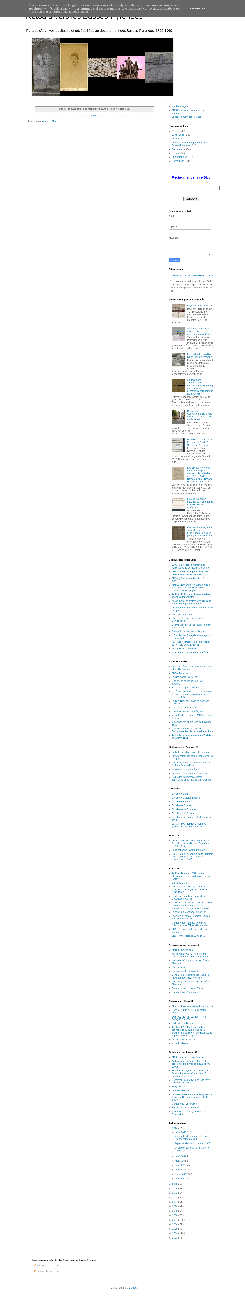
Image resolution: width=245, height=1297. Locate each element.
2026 (175, 1128)
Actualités (177, 138)
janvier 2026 (182, 1178)
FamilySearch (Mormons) (185, 677)
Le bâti (175, 153)
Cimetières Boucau (182, 805)
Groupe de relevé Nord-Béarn (187, 988)
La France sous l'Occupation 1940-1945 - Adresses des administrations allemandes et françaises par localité (192, 905)
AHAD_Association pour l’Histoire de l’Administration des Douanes (191, 573)
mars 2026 (181, 1169)
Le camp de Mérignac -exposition (189, 912)
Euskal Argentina (180, 1090)
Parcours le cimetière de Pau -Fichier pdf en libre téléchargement (191, 643)
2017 (175, 1220)
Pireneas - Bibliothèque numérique (190, 773)
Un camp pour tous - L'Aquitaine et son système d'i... (192, 1149)
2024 (175, 1188)
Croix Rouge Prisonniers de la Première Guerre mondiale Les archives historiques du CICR (192, 857)
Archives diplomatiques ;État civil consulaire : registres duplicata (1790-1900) (191, 1064)
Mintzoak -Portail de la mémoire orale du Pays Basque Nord (191, 764)
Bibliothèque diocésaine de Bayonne (191, 752)
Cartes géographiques (183, 614)
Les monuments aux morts (185, 707)
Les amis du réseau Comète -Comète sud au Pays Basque (191, 917)
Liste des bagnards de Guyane (188, 711)
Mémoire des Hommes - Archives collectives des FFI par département (190, 924)
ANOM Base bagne (182, 673)
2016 (175, 1224)
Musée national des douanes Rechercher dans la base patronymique (192, 730)
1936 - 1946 (178, 135)
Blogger (133, 1287)
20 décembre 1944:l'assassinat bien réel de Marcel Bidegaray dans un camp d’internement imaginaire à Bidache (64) (200, 387)
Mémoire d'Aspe (180, 1043)
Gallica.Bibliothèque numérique (188, 631)
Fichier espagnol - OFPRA (185, 687)
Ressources (178, 161)
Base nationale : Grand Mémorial (189, 850)
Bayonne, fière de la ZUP (200, 305)
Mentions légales (180, 106)
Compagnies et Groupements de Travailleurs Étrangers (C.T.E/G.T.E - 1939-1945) (190, 889)
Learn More (197, 8)
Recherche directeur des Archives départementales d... (191, 1137)
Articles (40, 1265)
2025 (175, 1184)
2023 (175, 1193)
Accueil (94, 115)
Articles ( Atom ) (50, 121)
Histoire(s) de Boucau (183, 1023)
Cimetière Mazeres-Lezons (186, 797)
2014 (175, 1233)
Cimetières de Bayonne (184, 809)
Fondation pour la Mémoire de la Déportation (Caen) (189, 897)
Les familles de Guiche (183, 1039)
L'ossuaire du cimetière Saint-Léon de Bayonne (199, 355)
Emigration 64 (179, 1086)
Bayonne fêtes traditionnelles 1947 (192, 1143)
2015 (175, 1228)
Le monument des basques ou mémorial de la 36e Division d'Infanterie (200, 503)
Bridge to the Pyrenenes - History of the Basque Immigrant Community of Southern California (192, 1073)
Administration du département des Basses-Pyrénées (190, 144)
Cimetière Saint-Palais (183, 801)
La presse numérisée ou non (187, 117)
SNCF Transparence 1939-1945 (188, 936)
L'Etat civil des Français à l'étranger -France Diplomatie (191, 636)
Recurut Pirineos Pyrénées (186, 1107)
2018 (175, 1215)
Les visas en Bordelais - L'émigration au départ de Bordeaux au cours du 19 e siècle (192, 1097)
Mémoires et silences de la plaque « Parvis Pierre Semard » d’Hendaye (200, 442)
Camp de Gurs (179, 882)
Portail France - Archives (184, 648)
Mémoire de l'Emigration (184, 1104)
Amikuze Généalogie (183, 950)
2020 (175, 1206)
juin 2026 (180, 1156)
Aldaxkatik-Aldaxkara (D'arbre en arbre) (192, 1006)
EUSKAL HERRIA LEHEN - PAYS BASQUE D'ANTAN (189, 1018)
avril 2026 (180, 1165)
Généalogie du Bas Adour (185, 971)
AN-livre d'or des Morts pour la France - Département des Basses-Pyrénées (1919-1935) (192, 843)
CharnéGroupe (179, 967)
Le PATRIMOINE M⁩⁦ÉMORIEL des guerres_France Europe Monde (189, 825)
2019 (175, 1211)
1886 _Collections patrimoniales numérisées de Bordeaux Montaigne (191, 566)
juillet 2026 (181, 1132)
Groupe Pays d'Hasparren (185, 992)
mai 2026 (180, 1160)
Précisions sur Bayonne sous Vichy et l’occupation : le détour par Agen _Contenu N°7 (199, 531)
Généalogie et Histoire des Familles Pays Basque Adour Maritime (190, 976)
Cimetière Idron (180, 793)
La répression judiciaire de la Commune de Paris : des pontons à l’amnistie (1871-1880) (192, 694)
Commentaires (44, 1271)
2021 (175, 1202)
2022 (175, 1197)
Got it (213, 8)
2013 (175, 1237)
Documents (178, 149)
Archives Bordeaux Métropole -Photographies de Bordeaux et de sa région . (191, 876)
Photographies (180, 157)
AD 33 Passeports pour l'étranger (189, 1057)
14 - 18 (176, 131)
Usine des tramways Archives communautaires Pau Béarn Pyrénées (191, 778)
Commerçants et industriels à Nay (191, 275)
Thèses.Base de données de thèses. (191, 652)
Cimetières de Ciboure (183, 813)
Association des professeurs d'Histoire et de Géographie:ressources (191, 602)
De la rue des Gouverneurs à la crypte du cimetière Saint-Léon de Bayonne (199, 415)
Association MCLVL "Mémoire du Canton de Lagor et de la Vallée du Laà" (192, 955)
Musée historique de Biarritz (186, 769)
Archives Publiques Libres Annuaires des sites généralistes (191, 595)
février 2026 (181, 1174)
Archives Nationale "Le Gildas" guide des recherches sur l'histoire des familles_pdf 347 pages (191, 588)
